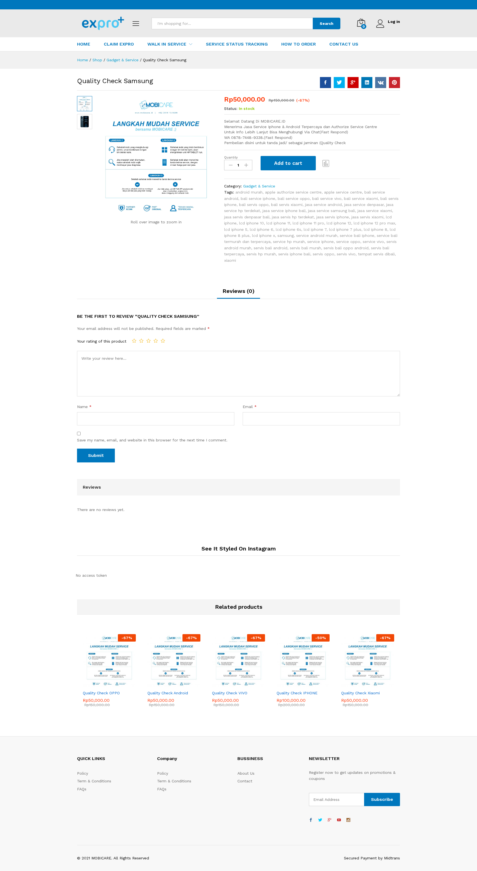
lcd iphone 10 (251, 223)
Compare (326, 163)
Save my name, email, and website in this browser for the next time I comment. (152, 440)
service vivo (373, 241)
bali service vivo (326, 198)
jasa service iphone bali (284, 210)
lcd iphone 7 (315, 229)
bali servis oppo (254, 204)
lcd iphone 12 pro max (374, 223)
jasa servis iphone (332, 217)
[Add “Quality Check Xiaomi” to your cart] (355, 684)
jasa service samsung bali (331, 210)
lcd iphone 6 (261, 229)
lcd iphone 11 (278, 223)
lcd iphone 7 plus (345, 229)
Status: (230, 108)
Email (250, 406)
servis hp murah (261, 254)
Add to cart (288, 163)
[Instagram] (348, 820)
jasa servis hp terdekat (293, 217)
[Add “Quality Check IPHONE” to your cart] (290, 684)
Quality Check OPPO (101, 693)
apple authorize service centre (293, 192)
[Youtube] (339, 820)
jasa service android (323, 204)
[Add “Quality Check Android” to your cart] (161, 684)
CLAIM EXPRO (119, 44)
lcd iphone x (263, 235)
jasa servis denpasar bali (246, 217)
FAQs (81, 789)
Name (84, 406)
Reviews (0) (238, 291)
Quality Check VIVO (229, 693)
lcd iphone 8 (375, 229)
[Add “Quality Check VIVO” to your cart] (225, 684)
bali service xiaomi (361, 198)
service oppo (348, 241)
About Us (246, 773)
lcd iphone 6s (288, 229)
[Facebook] (311, 820)
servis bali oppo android (346, 248)
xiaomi (230, 260)
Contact (244, 781)
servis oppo (323, 254)
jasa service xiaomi (374, 210)
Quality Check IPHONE (297, 693)
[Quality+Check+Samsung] (339, 82)
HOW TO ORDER (298, 44)
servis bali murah (305, 248)
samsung (285, 235)
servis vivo (346, 254)
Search (326, 23)
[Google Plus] (329, 820)
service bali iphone (357, 235)
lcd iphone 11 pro (308, 223)
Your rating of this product (101, 341)
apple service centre (343, 192)
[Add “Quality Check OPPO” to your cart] (96, 684)
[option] (109, 674)
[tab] (238, 293)
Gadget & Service (259, 186)
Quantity (231, 157)
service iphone (320, 241)
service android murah (316, 235)
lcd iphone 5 (235, 229)
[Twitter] (320, 820)
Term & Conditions (94, 781)
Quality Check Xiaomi (360, 693)
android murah (249, 192)
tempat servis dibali (376, 254)
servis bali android (270, 248)
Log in (394, 21)
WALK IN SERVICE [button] (166, 44)
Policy (82, 773)
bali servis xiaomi (287, 204)
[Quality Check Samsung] (325, 82)
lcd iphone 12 (339, 223)
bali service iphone (258, 198)
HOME (83, 44)
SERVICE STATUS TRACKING (237, 44)
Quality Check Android (167, 693)
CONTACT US (343, 44)
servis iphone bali (294, 254)
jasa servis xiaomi (367, 217)
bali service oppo (294, 198)
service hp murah (289, 241)
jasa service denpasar (364, 204)
